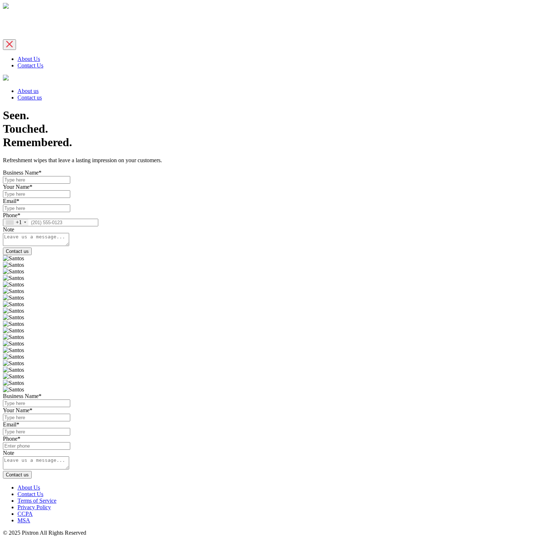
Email (11, 201)
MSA (23, 520)
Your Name (17, 187)
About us (28, 91)
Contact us (29, 97)
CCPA (25, 514)
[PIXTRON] (6, 7)
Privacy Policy (34, 507)
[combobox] (15, 222)
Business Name (22, 172)
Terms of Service (36, 501)
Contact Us (30, 65)
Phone (11, 215)
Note (8, 229)
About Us (28, 59)
